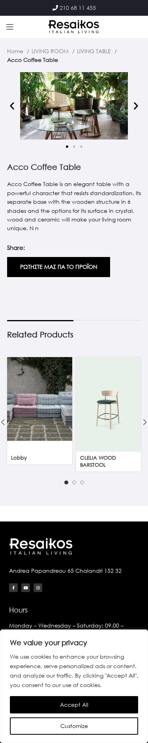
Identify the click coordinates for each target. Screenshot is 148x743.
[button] (12, 106)
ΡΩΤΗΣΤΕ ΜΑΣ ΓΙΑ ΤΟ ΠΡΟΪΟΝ (58, 266)
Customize (74, 726)
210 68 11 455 (78, 7)
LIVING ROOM (51, 51)
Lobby (19, 457)
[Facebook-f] (13, 587)
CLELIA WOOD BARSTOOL (98, 461)
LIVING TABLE (94, 51)
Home (16, 51)
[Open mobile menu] (10, 27)
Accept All (74, 704)
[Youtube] (25, 587)
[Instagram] (38, 587)
